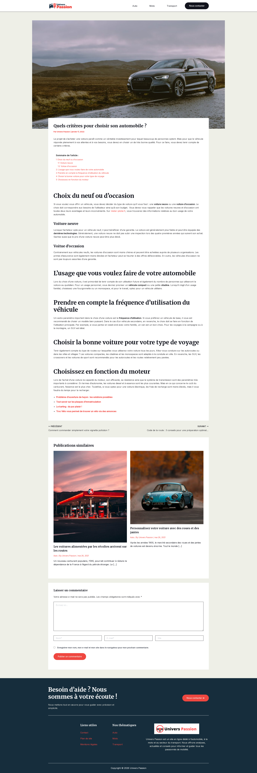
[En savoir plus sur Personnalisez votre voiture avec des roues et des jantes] (167, 487)
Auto (134, 6)
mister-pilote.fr (118, 211)
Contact (84, 732)
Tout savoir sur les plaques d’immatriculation (78, 401)
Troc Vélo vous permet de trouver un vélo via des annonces (86, 411)
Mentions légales (88, 744)
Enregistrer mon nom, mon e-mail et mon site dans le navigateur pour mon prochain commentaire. (103, 647)
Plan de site (86, 738)
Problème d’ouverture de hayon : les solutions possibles (84, 397)
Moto (152, 6)
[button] (197, 5)
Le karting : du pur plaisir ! (69, 406)
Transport (172, 6)
